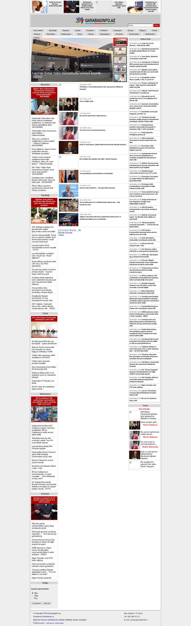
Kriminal (119, 34)
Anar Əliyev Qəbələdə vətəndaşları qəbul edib (119, 5)
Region (143, 30)
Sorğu (45, 583)
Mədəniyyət (66, 34)
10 (74, 230)
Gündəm (90, 30)
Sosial (77, 30)
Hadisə (36, 38)
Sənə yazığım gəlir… (87, 101)
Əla (36, 593)
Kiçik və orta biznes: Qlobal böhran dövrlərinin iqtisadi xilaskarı (103, 145)
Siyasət (66, 30)
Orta (36, 596)
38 (79, 230)
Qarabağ (52, 30)
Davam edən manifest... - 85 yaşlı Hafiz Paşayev (97, 188)
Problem (103, 30)
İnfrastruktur (134, 34)
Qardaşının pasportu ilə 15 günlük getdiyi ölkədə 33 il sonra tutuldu (87, 5)
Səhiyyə (37, 34)
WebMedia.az (48, 616)
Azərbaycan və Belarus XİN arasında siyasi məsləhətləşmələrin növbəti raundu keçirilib (151, 6)
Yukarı (61, 235)
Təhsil (154, 30)
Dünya (130, 30)
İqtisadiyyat (104, 34)
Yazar (79, 34)
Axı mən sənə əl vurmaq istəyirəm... (93, 130)
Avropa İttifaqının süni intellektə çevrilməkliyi (96, 173)
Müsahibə (51, 34)
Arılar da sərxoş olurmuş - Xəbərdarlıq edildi (55, 4)
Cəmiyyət (117, 30)
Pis (35, 598)
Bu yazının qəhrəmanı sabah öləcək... (93, 116)
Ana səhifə (38, 30)
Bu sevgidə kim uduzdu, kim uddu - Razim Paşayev (98, 159)
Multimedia (150, 34)
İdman (91, 34)
